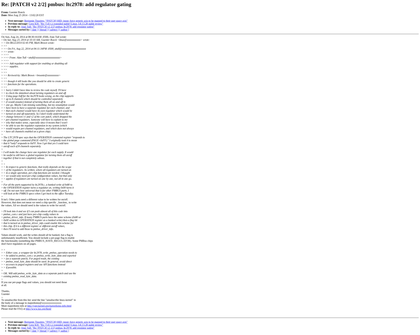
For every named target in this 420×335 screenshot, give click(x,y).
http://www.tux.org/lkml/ (38, 308)
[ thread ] (43, 29)
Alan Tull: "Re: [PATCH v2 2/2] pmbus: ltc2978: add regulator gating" (57, 26)
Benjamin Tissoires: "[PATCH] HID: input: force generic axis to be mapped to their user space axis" (76, 20)
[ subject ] (54, 29)
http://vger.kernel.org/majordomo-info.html (49, 305)
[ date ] (34, 29)
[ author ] (64, 29)
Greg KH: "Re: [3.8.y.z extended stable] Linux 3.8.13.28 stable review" (66, 23)
